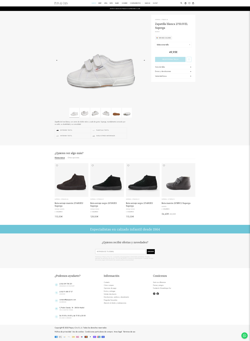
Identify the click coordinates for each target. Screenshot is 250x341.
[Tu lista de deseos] (189, 3)
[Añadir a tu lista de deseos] (189, 59)
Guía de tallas (160, 67)
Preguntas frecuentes (110, 300)
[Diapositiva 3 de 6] (95, 113)
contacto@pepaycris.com (67, 300)
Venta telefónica (161, 76)
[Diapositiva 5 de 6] (116, 113)
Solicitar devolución (110, 294)
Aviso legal (118, 331)
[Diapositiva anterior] (56, 61)
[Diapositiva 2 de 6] (85, 113)
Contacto (107, 282)
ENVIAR (151, 251)
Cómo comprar (109, 285)
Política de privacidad (63, 331)
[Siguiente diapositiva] (144, 61)
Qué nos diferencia (159, 282)
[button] (163, 38)
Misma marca (60, 157)
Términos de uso (129, 331)
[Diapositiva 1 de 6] (74, 113)
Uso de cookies (78, 331)
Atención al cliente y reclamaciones (115, 303)
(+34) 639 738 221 (65, 284)
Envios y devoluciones (163, 71)
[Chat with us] (244, 335)
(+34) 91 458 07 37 (66, 292)
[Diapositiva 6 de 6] (127, 113)
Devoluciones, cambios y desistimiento (116, 297)
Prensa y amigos (158, 285)
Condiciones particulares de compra (99, 331)
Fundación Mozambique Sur (162, 288)
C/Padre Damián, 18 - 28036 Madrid (71, 308)
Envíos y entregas (109, 291)
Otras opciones (73, 157)
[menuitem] (94, 3)
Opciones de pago (110, 288)
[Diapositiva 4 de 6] (106, 113)
